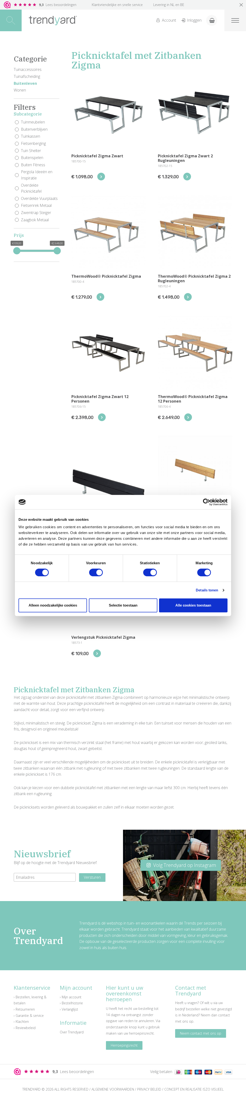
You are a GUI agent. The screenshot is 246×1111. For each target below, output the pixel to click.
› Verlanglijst (69, 1009)
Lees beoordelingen (57, 4)
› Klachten (21, 1021)
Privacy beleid (149, 1089)
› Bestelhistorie (71, 1003)
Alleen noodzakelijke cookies (53, 605)
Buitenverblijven (34, 129)
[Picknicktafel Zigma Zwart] (101, 176)
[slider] (16, 250)
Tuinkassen (30, 136)
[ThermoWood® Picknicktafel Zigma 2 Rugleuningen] (188, 297)
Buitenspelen (32, 157)
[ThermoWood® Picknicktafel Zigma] (100, 297)
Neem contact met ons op (200, 1033)
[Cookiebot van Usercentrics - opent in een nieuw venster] (206, 502)
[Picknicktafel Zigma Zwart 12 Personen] (102, 417)
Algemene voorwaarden (113, 1089)
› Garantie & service (29, 1015)
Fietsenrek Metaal (36, 205)
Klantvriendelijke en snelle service (117, 4)
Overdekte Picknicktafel (31, 188)
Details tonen (207, 590)
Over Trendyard (72, 1032)
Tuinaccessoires (28, 69)
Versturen (92, 877)
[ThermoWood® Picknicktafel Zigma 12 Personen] (188, 417)
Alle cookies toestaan (193, 605)
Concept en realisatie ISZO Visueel (194, 1089)
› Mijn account (70, 997)
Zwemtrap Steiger (36, 212)
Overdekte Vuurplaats (39, 198)
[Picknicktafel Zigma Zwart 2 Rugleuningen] (187, 176)
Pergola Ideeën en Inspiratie (36, 175)
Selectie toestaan (123, 605)
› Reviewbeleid (25, 1027)
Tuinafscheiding (27, 76)
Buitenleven (25, 83)
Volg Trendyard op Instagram (184, 865)
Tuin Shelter (31, 150)
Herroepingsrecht (124, 1045)
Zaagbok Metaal (35, 219)
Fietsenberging (33, 143)
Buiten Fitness (33, 164)
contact (224, 1015)
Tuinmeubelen (33, 122)
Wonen (20, 90)
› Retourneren (24, 1009)
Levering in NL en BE (168, 4)
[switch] (96, 572)
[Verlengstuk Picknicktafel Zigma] (97, 653)
